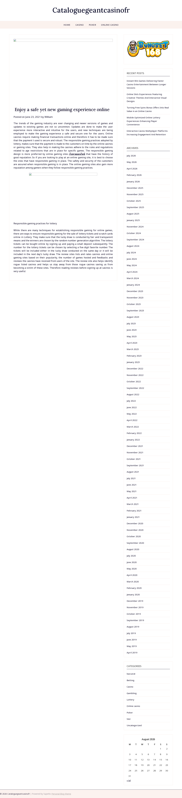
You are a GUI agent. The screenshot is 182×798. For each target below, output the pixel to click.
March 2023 (133, 349)
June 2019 (132, 639)
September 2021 (135, 465)
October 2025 (134, 200)
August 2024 (133, 245)
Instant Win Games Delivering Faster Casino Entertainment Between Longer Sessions (146, 84)
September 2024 (135, 239)
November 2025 (135, 194)
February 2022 (134, 433)
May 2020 (132, 568)
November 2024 (135, 226)
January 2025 (133, 220)
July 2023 (131, 323)
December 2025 (135, 187)
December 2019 (135, 600)
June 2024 (132, 258)
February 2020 (134, 588)
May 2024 (132, 265)
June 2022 (132, 407)
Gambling (131, 693)
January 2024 (133, 284)
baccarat (131, 673)
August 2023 (133, 316)
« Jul (129, 780)
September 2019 (135, 620)
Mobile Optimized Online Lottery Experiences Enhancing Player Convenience (143, 121)
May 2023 (132, 336)
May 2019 (132, 646)
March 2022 (133, 426)
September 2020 (135, 542)
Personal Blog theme (61, 793)
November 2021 (135, 452)
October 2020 (134, 536)
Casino (80, 24)
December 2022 (135, 368)
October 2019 (134, 613)
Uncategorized (134, 725)
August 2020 (133, 549)
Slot (129, 719)
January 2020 (133, 594)
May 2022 (132, 413)
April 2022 (132, 420)
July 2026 (131, 155)
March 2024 (133, 278)
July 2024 (131, 252)
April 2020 (132, 575)
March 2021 (133, 504)
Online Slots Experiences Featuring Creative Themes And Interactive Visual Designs (147, 98)
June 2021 (132, 484)
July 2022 (131, 400)
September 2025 (135, 207)
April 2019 (132, 652)
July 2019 (131, 633)
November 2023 (135, 297)
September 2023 (135, 310)
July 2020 (131, 555)
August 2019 (133, 626)
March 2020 (133, 581)
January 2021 (133, 517)
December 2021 (135, 446)
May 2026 (132, 162)
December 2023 (135, 291)
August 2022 (133, 394)
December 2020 (135, 523)
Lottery (130, 699)
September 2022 (135, 388)
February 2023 (134, 355)
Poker (92, 24)
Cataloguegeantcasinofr (91, 10)
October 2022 (134, 381)
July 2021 (131, 478)
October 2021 (134, 459)
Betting (130, 680)
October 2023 (134, 304)
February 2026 (134, 175)
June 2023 (132, 329)
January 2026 (133, 181)
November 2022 (135, 375)
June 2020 (132, 562)
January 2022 (133, 439)
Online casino (110, 24)
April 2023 (132, 342)
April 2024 (132, 271)
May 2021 (132, 491)
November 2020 (135, 529)
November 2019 (135, 607)
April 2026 (132, 168)
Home (67, 24)
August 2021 (133, 471)
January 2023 (133, 362)
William (49, 116)
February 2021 (134, 510)
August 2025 (133, 213)
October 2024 (134, 233)
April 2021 (132, 497)
